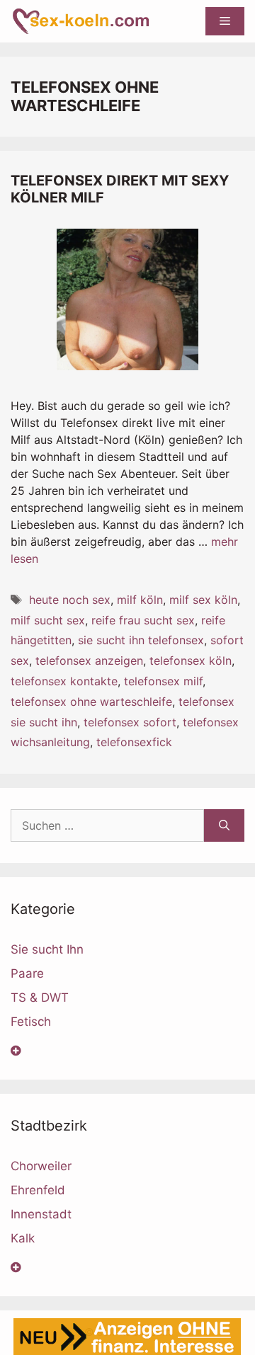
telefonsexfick (134, 742)
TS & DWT (40, 997)
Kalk (23, 1238)
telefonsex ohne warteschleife (91, 701)
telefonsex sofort (130, 722)
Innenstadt (41, 1214)
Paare (27, 973)
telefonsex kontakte (64, 681)
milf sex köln (203, 600)
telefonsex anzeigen (89, 660)
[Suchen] (224, 825)
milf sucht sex (48, 620)
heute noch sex (69, 600)
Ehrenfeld (38, 1190)
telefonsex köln (190, 660)
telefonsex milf (163, 681)
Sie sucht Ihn (47, 949)
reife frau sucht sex (143, 620)
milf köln (140, 600)
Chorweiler (41, 1166)
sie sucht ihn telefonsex (141, 640)
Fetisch (31, 1021)
